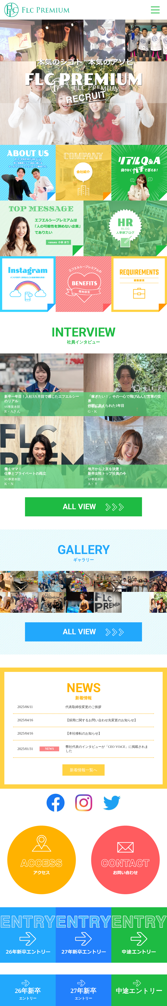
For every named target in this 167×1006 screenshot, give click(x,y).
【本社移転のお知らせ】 (84, 733)
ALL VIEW (79, 506)
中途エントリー (139, 990)
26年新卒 (28, 993)
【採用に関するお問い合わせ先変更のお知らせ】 (101, 720)
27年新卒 (83, 993)
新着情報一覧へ (83, 770)
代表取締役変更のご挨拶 (83, 707)
